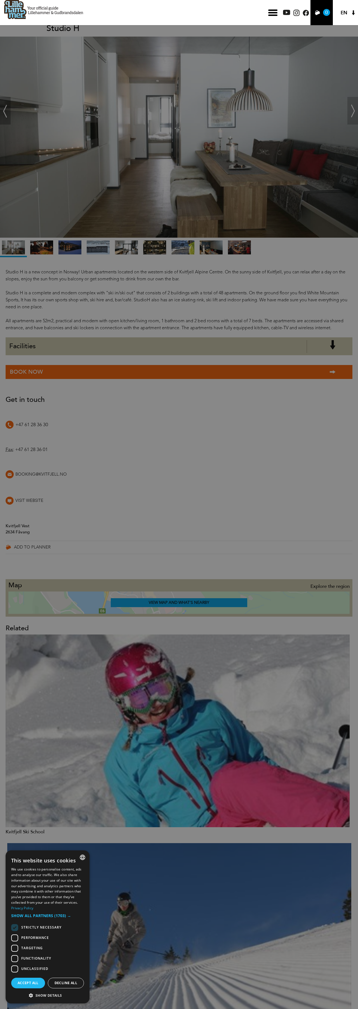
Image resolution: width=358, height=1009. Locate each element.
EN (344, 13)
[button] (47, 916)
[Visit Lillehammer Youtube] (286, 13)
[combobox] (82, 857)
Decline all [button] (66, 983)
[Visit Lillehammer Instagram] (296, 15)
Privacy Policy (22, 908)
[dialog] (48, 926)
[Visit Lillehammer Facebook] (306, 15)
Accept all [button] (28, 983)
